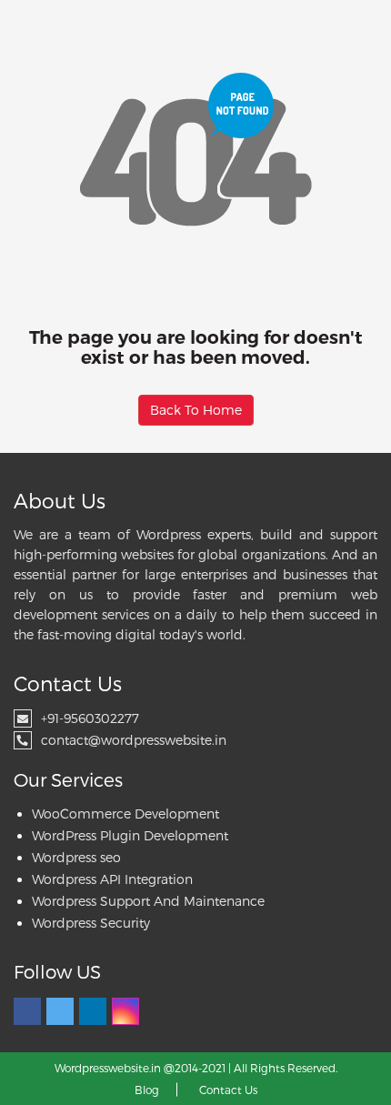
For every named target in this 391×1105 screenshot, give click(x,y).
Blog (147, 1089)
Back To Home (196, 409)
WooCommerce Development (125, 813)
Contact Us (228, 1089)
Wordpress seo (76, 857)
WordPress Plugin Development (130, 835)
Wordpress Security (91, 922)
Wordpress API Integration (112, 879)
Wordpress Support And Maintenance (148, 901)
